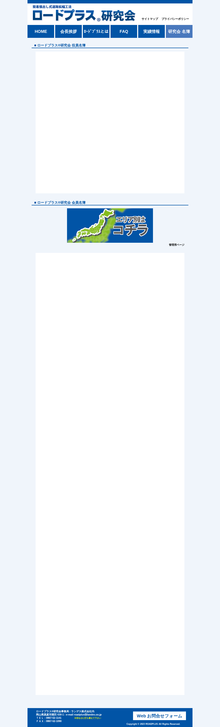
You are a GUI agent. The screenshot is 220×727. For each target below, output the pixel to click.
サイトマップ (150, 18)
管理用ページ (176, 244)
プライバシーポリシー (175, 18)
